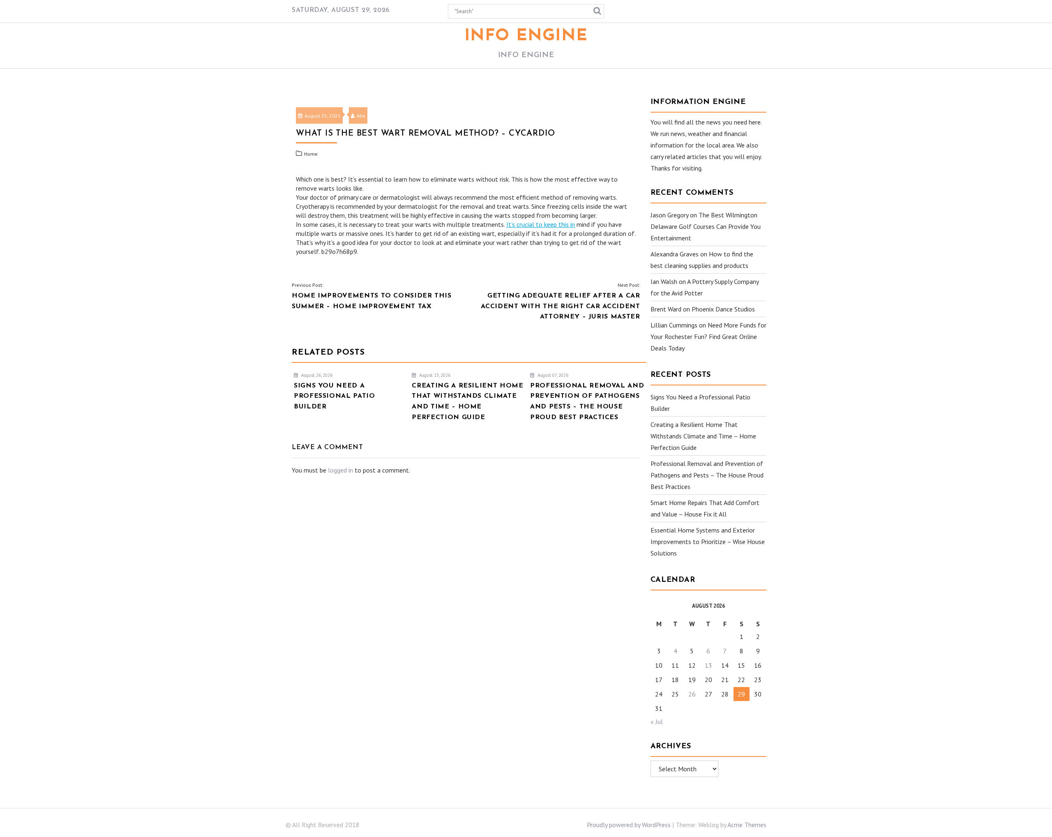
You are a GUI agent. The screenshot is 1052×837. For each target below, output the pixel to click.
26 (692, 694)
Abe (361, 116)
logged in (340, 470)
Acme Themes (746, 825)
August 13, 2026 (434, 375)
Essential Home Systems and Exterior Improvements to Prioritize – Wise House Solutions (708, 541)
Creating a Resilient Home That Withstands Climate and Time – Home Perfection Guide (703, 436)
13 (708, 665)
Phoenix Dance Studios (723, 309)
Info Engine (526, 36)
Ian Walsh (664, 281)
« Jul (657, 721)
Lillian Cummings (674, 325)
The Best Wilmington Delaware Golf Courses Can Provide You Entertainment (706, 226)
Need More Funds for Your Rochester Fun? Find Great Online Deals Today (708, 336)
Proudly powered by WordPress (629, 825)
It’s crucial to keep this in (540, 224)
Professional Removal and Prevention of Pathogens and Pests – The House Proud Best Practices (707, 475)
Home (311, 154)
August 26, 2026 (316, 375)
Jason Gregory (669, 215)
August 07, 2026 (552, 375)
